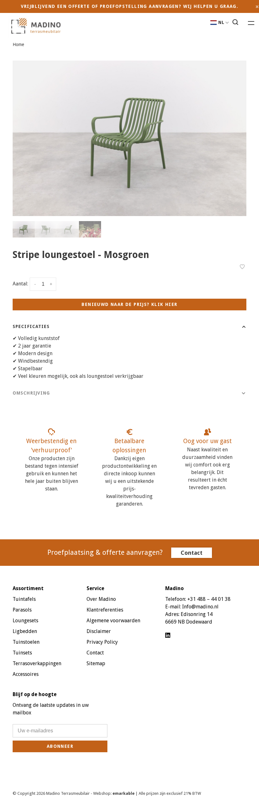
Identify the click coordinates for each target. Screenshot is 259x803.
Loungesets (25, 621)
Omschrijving (31, 393)
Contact (191, 552)
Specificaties (31, 326)
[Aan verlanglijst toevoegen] (242, 267)
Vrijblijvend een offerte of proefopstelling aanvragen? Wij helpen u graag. (129, 6)
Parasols (22, 610)
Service (95, 588)
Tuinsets (22, 653)
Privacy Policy (102, 642)
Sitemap (96, 663)
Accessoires (26, 674)
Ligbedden (25, 631)
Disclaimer (99, 631)
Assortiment (28, 588)
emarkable (124, 793)
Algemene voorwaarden (113, 621)
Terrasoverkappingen (37, 663)
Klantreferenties (105, 610)
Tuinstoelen (26, 642)
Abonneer (60, 746)
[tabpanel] (129, 138)
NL (221, 22)
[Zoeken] (236, 23)
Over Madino (101, 599)
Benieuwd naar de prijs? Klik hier (129, 304)
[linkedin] (167, 636)
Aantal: (20, 284)
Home (18, 44)
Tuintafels (24, 599)
